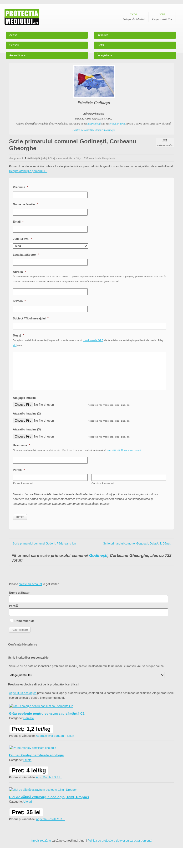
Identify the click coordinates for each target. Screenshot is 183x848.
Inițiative (102, 35)
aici (14, 345)
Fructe (27, 760)
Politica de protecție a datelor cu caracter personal (119, 840)
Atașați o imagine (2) (27, 413)
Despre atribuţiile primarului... (28, 171)
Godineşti (98, 555)
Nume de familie (25, 204)
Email (18, 221)
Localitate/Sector (26, 254)
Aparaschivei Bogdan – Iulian (55, 735)
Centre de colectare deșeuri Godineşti (93, 130)
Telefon (19, 301)
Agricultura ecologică (22, 693)
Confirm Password (103, 483)
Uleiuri (27, 801)
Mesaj (18, 335)
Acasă (13, 35)
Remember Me (24, 621)
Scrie (134, 17)
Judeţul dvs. (22, 239)
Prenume (20, 187)
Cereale (28, 718)
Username (21, 445)
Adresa (19, 272)
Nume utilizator (19, 592)
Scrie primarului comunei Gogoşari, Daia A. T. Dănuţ (138, 543)
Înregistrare (104, 55)
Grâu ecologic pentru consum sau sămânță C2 (47, 713)
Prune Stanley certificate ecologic (36, 755)
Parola (19, 470)
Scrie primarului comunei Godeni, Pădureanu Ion (42, 543)
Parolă (13, 606)
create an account (30, 584)
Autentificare (17, 55)
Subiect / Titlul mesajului (31, 318)
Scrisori (14, 45)
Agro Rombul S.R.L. (49, 777)
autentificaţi (94, 123)
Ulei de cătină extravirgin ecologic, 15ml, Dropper (49, 797)
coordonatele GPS (93, 340)
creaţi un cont (117, 123)
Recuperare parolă (131, 450)
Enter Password (23, 483)
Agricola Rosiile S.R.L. (50, 819)
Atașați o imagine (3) (27, 429)
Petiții (101, 45)
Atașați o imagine (24, 398)
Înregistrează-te (41, 840)
